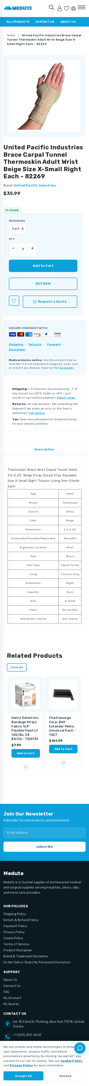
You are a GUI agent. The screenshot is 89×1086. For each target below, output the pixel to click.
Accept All (23, 1076)
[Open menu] (82, 7)
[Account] (59, 8)
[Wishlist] (66, 8)
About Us (68, 21)
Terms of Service (16, 944)
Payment (54, 344)
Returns (35, 344)
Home (11, 35)
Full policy (37, 413)
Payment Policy (15, 926)
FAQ (6, 992)
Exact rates (66, 397)
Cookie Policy (13, 938)
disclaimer (66, 367)
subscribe (44, 847)
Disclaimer (17, 349)
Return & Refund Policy (20, 920)
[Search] (51, 7)
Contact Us (44, 21)
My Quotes (11, 1004)
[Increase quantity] (32, 247)
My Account (12, 998)
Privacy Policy (14, 932)
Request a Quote (52, 302)
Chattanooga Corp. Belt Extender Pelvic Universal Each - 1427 (62, 726)
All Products (17, 21)
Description (44, 449)
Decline (65, 1076)
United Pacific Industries (35, 185)
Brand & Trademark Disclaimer (25, 956)
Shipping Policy (14, 914)
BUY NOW (43, 284)
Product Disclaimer (17, 950)
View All (17, 667)
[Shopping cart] (73, 8)
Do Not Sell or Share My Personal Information (36, 962)
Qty (12, 238)
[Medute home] (18, 8)
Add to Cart (26, 753)
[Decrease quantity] (13, 247)
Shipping (16, 344)
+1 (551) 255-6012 (27, 1035)
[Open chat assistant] (80, 1048)
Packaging (17, 220)
